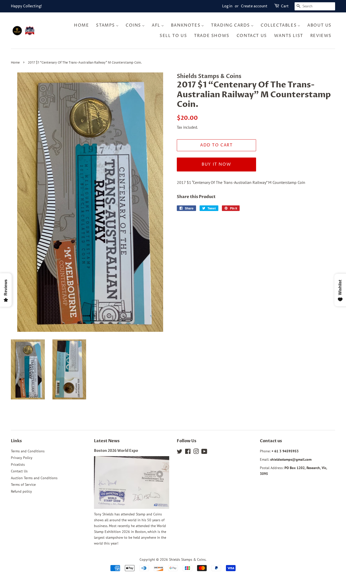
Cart (285, 6)
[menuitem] (82, 25)
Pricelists (18, 464)
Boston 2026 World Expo (116, 451)
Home (15, 63)
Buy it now (216, 164)
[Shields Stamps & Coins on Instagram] (196, 452)
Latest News (107, 441)
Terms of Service (23, 484)
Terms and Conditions (28, 451)
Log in (227, 6)
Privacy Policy (21, 457)
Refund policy (21, 491)
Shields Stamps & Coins (187, 559)
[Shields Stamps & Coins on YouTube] (204, 452)
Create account (254, 6)
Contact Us (19, 471)
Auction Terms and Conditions (34, 478)
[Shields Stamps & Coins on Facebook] (188, 452)
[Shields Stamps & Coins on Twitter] (179, 452)
